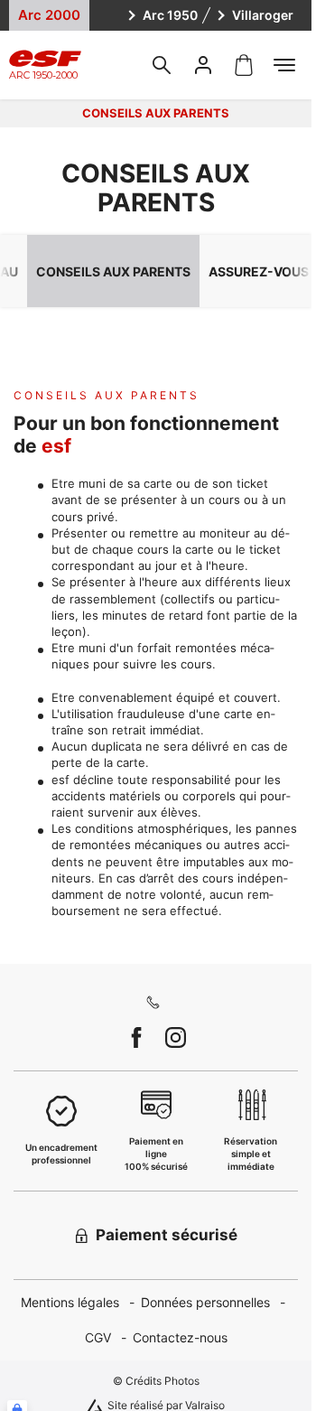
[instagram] (175, 1037)
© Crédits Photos (156, 1381)
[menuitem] (81, 1303)
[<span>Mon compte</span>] (203, 65)
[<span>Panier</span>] (243, 65)
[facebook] (136, 1037)
